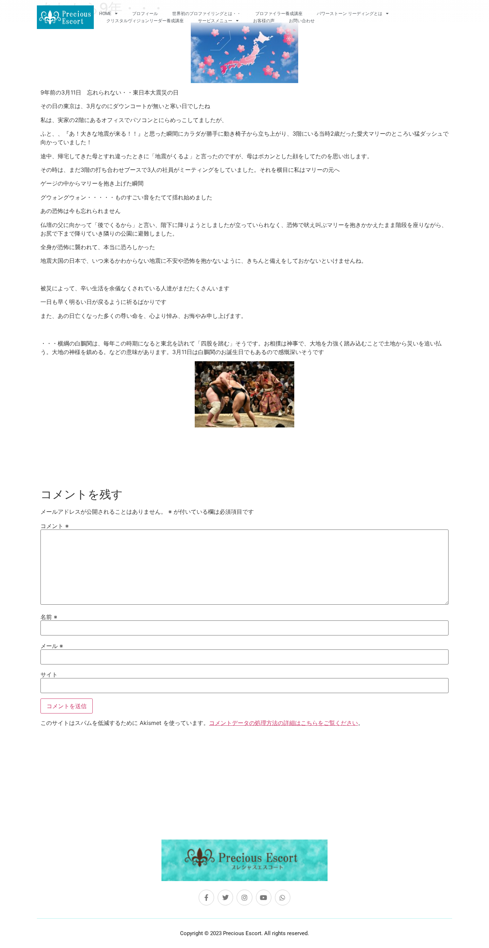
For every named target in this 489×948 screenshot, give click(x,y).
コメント (54, 526)
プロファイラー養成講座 (278, 13)
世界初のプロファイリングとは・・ (206, 13)
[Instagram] (244, 897)
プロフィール (145, 13)
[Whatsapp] (282, 897)
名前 (48, 617)
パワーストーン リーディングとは (349, 13)
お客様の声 (264, 20)
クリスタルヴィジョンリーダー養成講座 (145, 20)
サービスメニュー (215, 20)
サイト (49, 674)
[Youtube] (263, 897)
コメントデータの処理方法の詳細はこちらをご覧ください (283, 722)
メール (51, 646)
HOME (105, 13)
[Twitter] (225, 897)
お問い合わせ (302, 20)
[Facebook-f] (206, 897)
